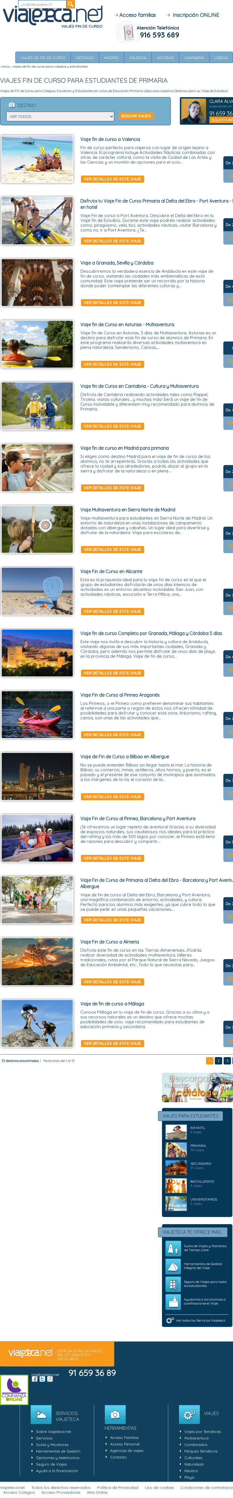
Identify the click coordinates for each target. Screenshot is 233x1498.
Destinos (85, 57)
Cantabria (194, 57)
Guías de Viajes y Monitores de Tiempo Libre (205, 1248)
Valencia (137, 57)
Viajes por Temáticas (202, 1431)
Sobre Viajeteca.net (53, 1431)
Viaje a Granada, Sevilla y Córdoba (116, 263)
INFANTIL (197, 1128)
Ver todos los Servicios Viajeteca (200, 1320)
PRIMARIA (198, 1145)
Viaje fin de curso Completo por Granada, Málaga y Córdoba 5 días (151, 633)
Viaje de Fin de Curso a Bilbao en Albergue (124, 756)
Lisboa (221, 57)
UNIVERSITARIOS (203, 1199)
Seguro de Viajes (51, 1464)
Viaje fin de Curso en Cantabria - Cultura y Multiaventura (139, 386)
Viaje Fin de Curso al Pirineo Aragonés (120, 695)
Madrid (111, 57)
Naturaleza (193, 1464)
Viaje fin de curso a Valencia (110, 139)
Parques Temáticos (200, 1451)
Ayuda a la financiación (57, 1470)
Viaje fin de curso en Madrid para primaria (124, 448)
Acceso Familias (124, 1437)
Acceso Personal (125, 1444)
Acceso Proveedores (60, 1492)
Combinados (195, 1444)
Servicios (44, 1438)
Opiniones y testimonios (57, 1457)
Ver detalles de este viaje (112, 179)
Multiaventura (196, 1438)
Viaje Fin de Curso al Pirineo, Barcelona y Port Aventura (137, 818)
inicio (6, 66)
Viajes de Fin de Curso (43, 57)
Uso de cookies (159, 1487)
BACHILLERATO (202, 1181)
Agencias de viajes (126, 1450)
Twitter (42, 1379)
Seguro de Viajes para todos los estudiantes (205, 1284)
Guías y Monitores (52, 1444)
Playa (189, 1477)
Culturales (193, 1457)
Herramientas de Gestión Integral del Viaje (203, 1266)
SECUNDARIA (200, 1163)
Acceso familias (137, 15)
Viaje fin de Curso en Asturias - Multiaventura (127, 324)
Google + (50, 1379)
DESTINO (27, 105)
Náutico (191, 1470)
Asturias (165, 57)
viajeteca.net (30, 1353)
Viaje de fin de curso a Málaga (112, 1004)
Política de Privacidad (117, 1487)
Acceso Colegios (19, 1492)
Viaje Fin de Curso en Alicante (111, 571)
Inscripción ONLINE (194, 15)
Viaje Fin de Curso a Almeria (109, 942)
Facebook (34, 1379)
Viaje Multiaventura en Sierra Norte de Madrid (127, 509)
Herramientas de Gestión (58, 1451)
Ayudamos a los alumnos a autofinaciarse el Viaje (205, 1301)
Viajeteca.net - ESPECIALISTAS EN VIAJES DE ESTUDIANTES (52, 16)
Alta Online (97, 1492)
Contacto (118, 1457)
